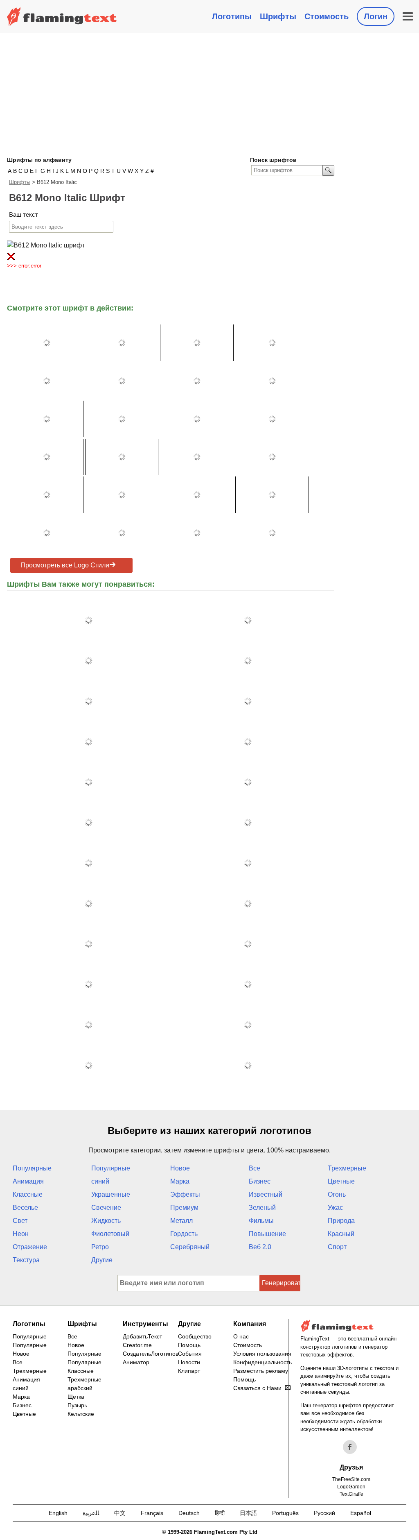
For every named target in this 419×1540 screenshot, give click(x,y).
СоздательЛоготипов (150, 1353)
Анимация (28, 1181)
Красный (341, 1233)
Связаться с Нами (257, 1388)
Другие (102, 1259)
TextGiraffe (351, 1494)
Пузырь (77, 1405)
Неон (21, 1233)
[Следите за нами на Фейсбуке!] (350, 1447)
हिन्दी (220, 1513)
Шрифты (278, 16)
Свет (20, 1220)
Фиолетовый (110, 1233)
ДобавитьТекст (142, 1336)
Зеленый (262, 1207)
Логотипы (232, 16)
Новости (189, 1362)
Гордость (184, 1233)
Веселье (25, 1207)
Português (285, 1513)
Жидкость (106, 1220)
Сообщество (195, 1336)
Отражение (30, 1246)
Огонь (337, 1194)
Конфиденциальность (262, 1362)
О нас (241, 1336)
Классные (28, 1194)
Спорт (337, 1246)
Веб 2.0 (260, 1246)
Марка (179, 1181)
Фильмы (261, 1220)
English (58, 1513)
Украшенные (110, 1194)
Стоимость (326, 16)
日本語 (248, 1513)
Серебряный (190, 1246)
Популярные (32, 1168)
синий (100, 1181)
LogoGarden (351, 1487)
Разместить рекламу (260, 1371)
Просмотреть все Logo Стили (64, 565)
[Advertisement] (209, 94)
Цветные (341, 1181)
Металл (181, 1220)
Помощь (189, 1345)
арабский (80, 1388)
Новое (180, 1168)
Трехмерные (347, 1168)
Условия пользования (262, 1353)
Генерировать (281, 1282)
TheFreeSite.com (351, 1479)
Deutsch (189, 1513)
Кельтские (81, 1414)
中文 (120, 1513)
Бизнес (259, 1181)
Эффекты (185, 1194)
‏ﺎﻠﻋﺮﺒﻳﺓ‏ (91, 1513)
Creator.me (137, 1345)
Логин (375, 16)
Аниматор (136, 1362)
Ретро (100, 1246)
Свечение (106, 1207)
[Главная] (61, 16)
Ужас (335, 1207)
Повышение (267, 1233)
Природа (341, 1220)
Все (254, 1168)
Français (152, 1513)
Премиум (184, 1207)
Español (360, 1513)
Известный (265, 1194)
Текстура (26, 1259)
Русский (324, 1513)
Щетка (76, 1396)
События (190, 1353)
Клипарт (189, 1371)
